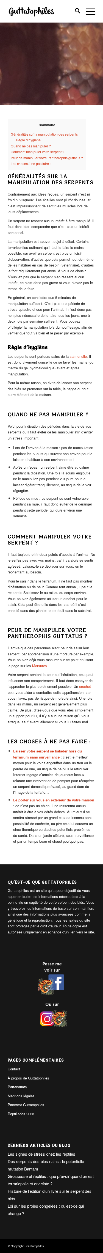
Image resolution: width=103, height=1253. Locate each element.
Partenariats (17, 1086)
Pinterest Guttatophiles (26, 1104)
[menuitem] (74, 11)
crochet (85, 686)
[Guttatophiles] (43, 11)
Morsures (39, 665)
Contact (14, 1068)
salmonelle (78, 356)
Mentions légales (21, 1095)
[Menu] (87, 11)
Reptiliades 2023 (21, 1113)
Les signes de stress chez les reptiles (41, 1154)
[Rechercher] (74, 11)
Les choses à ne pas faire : (31, 163)
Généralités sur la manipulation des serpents (44, 134)
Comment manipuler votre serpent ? (37, 151)
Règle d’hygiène (28, 140)
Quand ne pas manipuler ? (31, 146)
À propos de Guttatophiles (28, 1078)
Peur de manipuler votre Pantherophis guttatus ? (47, 157)
